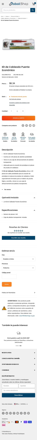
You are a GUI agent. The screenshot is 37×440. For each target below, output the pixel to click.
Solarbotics (6, 74)
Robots (7, 16)
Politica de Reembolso (8, 292)
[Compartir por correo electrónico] (33, 125)
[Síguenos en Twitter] (7, 413)
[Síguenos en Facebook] (3, 413)
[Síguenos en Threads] (28, 413)
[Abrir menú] (3, 4)
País (3, 255)
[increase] (23, 111)
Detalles (5, 141)
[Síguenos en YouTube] (17, 413)
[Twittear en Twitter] (30, 125)
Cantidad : (5, 111)
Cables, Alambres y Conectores (8, 18)
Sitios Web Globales (7, 404)
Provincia (5, 263)
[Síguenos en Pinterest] (14, 413)
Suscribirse (18, 395)
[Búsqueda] (32, 10)
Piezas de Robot (15, 16)
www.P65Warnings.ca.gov (27, 315)
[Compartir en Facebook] (23, 125)
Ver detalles (14, 141)
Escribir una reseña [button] (18, 238)
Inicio (2, 16)
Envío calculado (14, 90)
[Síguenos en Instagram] (10, 413)
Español (23, 404)
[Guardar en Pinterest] (26, 125)
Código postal (6, 272)
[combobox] (16, 10)
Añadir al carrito (18, 118)
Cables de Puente (22, 18)
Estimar (7, 284)
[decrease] (11, 111)
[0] (33, 4)
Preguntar (23, 141)
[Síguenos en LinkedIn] (25, 413)
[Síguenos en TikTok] (21, 413)
